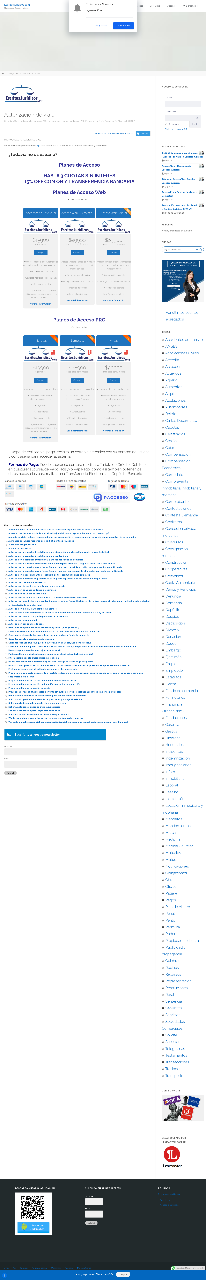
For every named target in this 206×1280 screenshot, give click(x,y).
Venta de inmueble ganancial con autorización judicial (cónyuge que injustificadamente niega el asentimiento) (68, 722)
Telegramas (175, 1048)
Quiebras (172, 961)
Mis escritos (100, 133)
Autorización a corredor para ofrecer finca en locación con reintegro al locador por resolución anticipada (65, 567)
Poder (170, 934)
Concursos (174, 542)
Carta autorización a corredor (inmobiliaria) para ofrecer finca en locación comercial (54, 631)
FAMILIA (83, 121)
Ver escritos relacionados (119, 133)
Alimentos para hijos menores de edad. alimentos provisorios (41, 541)
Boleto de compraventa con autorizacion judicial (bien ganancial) (43, 627)
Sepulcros (173, 1008)
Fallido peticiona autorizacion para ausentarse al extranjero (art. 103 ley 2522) (50, 654)
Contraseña (171, 112)
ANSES (171, 346)
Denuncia (173, 596)
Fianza (170, 684)
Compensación (178, 454)
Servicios (172, 1015)
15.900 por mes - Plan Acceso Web (96, 1274)
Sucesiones (174, 1042)
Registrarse (165, 1200)
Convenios (174, 576)
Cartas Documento (181, 420)
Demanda (173, 603)
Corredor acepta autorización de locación (31, 639)
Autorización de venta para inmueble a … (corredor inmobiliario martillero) (48, 597)
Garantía (172, 724)
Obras (170, 880)
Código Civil (13, 73)
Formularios (175, 697)
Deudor (171, 643)
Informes (172, 772)
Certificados (175, 434)
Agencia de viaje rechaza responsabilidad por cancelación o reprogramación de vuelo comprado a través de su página (72, 537)
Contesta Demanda (181, 515)
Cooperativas (176, 569)
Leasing (172, 792)
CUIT (46, 121)
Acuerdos (173, 373)
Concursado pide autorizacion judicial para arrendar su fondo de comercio (48, 635)
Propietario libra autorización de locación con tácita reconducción (44, 684)
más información (78, 199)
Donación (173, 636)
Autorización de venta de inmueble (27, 593)
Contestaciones (178, 508)
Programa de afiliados (169, 1194)
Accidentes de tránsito (184, 339)
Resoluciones (176, 988)
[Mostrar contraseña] (197, 118)
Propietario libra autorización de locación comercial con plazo (42, 680)
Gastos (171, 731)
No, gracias (101, 25)
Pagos (170, 900)
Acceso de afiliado (169, 1205)
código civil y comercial (31, 121)
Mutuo (170, 859)
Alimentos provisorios (20, 548)
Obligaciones (176, 873)
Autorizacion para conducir (23, 620)
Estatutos (173, 677)
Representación (178, 981)
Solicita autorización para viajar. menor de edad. (34, 710)
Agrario (171, 380)
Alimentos (173, 387)
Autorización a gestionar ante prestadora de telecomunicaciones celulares (49, 575)
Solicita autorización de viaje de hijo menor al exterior (37, 703)
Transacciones (177, 1062)
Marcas (171, 832)
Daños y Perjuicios (180, 589)
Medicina (172, 839)
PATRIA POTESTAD (127, 121)
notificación (111, 121)
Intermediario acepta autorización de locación (33, 658)
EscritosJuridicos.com (17, 4)
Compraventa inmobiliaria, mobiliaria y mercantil (181, 488)
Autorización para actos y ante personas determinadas (38, 616)
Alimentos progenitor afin (22, 544)
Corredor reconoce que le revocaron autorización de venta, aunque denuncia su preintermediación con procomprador (72, 646)
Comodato (174, 474)
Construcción (176, 562)
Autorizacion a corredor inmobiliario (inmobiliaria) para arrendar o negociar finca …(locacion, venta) (61, 563)
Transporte (174, 1075)
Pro (14, 1268)
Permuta (172, 927)
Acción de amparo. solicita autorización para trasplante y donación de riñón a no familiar (56, 529)
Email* (7, 758)
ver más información (40, 304)
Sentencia (173, 1001)
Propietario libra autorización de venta (29, 688)
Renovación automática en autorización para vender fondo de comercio (47, 695)
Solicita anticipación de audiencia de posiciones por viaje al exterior (45, 699)
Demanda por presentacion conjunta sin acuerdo (34, 650)
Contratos (173, 522)
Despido (172, 616)
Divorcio (172, 630)
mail (97, 121)
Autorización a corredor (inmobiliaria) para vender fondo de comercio (45, 560)
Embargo (173, 650)
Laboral (171, 785)
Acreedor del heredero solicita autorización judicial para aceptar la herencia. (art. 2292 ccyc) (58, 533)
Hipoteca (172, 738)
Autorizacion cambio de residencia (27, 582)
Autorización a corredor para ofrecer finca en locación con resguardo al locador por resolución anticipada (65, 571)
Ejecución (173, 657)
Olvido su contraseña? (176, 129)
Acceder (69, 1268)
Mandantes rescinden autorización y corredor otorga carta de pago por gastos (50, 661)
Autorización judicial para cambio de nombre (32, 609)
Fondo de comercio (181, 690)
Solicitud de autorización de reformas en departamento (38, 714)
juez (91, 121)
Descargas (56, 1268)
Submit (10, 773)
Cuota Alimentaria (180, 582)
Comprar (41, 253)
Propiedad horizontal (182, 940)
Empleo (172, 664)
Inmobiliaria (174, 778)
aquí (38, 145)
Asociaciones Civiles (182, 353)
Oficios (170, 886)
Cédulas (172, 427)
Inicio (6, 1268)
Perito (170, 920)
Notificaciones (177, 866)
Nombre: (8, 746)
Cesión (171, 441)
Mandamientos (178, 826)
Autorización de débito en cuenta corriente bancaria (36, 586)
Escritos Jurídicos (69, 121)
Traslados (173, 1069)
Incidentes (174, 751)
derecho (55, 121)
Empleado (174, 670)
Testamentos (176, 1055)
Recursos (173, 974)
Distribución (175, 623)
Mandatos (173, 819)
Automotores (176, 407)
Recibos (172, 967)
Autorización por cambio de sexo (26, 624)
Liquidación (174, 799)
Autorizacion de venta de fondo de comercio (32, 590)
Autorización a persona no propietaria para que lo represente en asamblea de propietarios (57, 578)
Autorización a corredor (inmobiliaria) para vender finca (38, 556)
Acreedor (173, 366)
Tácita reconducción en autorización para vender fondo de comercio (45, 718)
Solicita (171, 1035)
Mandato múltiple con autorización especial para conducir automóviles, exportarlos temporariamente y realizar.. (69, 665)
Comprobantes (177, 501)
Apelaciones (175, 400)
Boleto (170, 414)
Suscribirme (123, 25)
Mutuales (173, 852)
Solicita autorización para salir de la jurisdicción (34, 707)
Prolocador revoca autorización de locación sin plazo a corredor (43, 669)
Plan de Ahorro (177, 907)
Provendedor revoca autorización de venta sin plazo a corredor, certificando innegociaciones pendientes (64, 692)
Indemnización (177, 758)
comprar (123, 1274)
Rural (169, 994)
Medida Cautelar (179, 846)
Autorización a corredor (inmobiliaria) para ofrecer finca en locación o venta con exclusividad (58, 552)
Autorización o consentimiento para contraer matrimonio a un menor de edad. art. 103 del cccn (59, 612)
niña (102, 121)
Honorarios (174, 744)
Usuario (170, 98)
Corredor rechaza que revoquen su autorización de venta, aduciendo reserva (50, 643)
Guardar (144, 133)
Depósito (172, 609)
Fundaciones (176, 717)
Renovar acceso (39, 1268)
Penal (170, 913)
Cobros (171, 447)
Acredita (172, 360)
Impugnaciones (178, 765)
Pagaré (171, 893)
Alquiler (171, 393)
